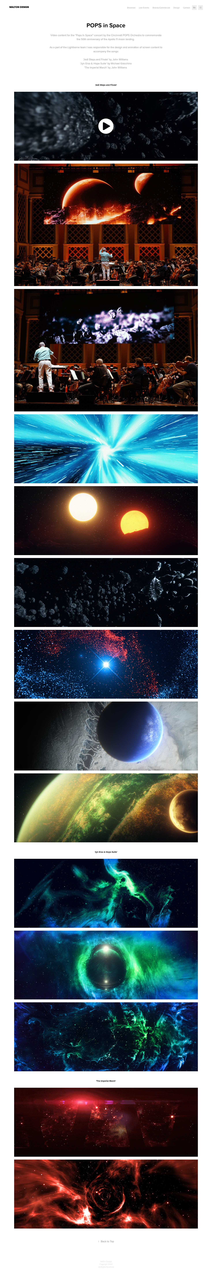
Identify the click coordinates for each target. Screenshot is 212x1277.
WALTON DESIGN (19, 7)
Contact (186, 7)
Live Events (144, 7)
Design (176, 7)
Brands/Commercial (161, 7)
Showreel (131, 7)
